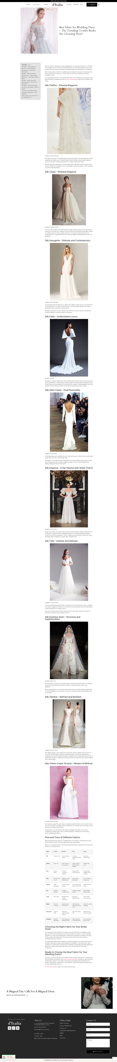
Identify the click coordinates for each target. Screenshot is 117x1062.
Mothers (46, 4)
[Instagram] (13, 1028)
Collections (36, 4)
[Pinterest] (17, 1028)
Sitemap (71, 1060)
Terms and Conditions (63, 1060)
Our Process (76, 4)
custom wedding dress (72, 79)
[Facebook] (9, 1028)
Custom (28, 4)
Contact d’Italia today (50, 966)
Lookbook (69, 4)
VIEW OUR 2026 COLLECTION (59, 1)
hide (29, 64)
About (81, 4)
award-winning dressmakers (70, 959)
